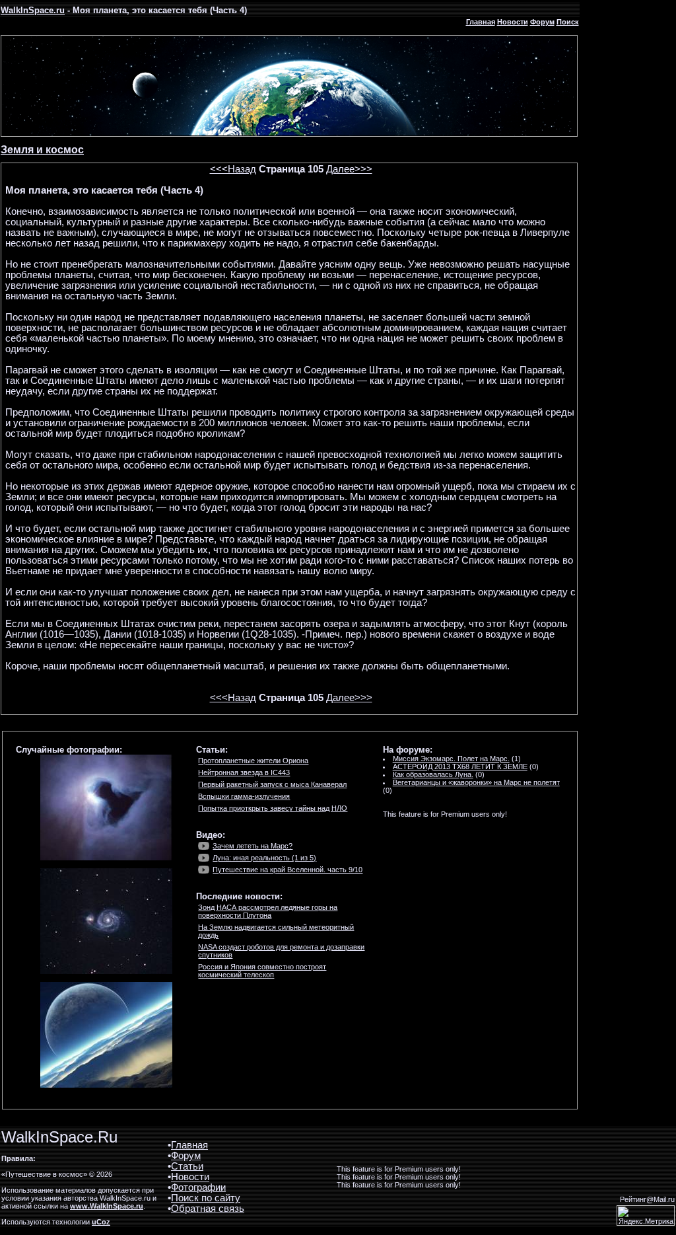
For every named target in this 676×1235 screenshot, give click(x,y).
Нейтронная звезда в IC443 (244, 772)
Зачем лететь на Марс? (252, 846)
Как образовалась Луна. (433, 774)
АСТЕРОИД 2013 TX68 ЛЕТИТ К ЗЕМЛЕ (460, 766)
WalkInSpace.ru (33, 10)
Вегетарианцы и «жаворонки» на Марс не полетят (476, 782)
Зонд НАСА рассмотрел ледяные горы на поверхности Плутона (267, 911)
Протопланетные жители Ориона (253, 761)
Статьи (187, 1166)
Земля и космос (42, 149)
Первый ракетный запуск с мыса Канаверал (272, 784)
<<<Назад (233, 169)
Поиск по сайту (205, 1198)
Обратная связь (207, 1208)
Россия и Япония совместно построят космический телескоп (262, 971)
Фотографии (198, 1187)
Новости (512, 22)
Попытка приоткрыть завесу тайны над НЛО (272, 808)
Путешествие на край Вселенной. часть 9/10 (287, 870)
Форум (542, 22)
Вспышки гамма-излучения (244, 796)
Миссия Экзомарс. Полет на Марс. (451, 759)
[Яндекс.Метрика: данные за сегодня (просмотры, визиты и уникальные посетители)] (646, 1215)
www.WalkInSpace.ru (106, 1206)
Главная (480, 22)
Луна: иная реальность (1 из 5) (264, 858)
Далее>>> (349, 169)
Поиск (568, 22)
